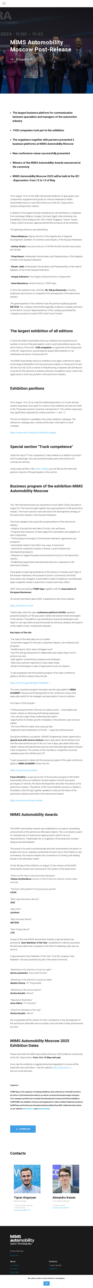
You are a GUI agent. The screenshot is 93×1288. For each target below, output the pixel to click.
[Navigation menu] (4, 3)
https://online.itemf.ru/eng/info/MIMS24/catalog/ (33, 1248)
